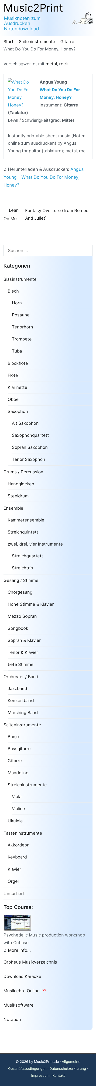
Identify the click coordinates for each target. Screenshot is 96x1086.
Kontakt (58, 1075)
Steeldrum (18, 495)
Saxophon (18, 411)
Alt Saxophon (25, 423)
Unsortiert (14, 893)
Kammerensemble (26, 519)
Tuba (17, 350)
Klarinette (17, 387)
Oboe (13, 399)
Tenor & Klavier (23, 652)
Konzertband (21, 700)
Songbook (18, 628)
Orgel (13, 881)
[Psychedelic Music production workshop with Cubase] (19, 922)
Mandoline (18, 772)
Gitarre (15, 760)
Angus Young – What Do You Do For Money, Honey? (43, 177)
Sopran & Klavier (24, 640)
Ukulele (15, 820)
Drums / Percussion (23, 471)
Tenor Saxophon (28, 459)
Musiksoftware (18, 1005)
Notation (12, 1019)
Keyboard (17, 856)
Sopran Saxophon (30, 447)
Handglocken (21, 483)
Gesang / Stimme (20, 580)
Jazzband (17, 688)
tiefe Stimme (21, 664)
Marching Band (23, 712)
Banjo (13, 736)
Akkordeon (19, 844)
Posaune (21, 314)
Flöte (13, 375)
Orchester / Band (20, 676)
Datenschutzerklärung (67, 1068)
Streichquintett (23, 531)
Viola (16, 796)
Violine (18, 808)
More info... (19, 950)
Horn (17, 302)
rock (63, 63)
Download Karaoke (22, 976)
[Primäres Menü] (86, 18)
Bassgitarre (19, 748)
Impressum (40, 1075)
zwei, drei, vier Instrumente (35, 543)
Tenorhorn (22, 326)
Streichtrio (22, 567)
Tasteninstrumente (22, 833)
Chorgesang (20, 592)
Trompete (22, 338)
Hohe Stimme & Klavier (31, 604)
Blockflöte (18, 363)
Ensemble (13, 508)
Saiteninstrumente (22, 724)
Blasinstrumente (20, 279)
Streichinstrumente (27, 784)
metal (51, 63)
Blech (13, 290)
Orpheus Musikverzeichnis (30, 961)
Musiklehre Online (21, 990)
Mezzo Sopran (22, 616)
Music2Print (33, 7)
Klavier (14, 869)
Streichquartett (27, 555)
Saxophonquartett (30, 435)
